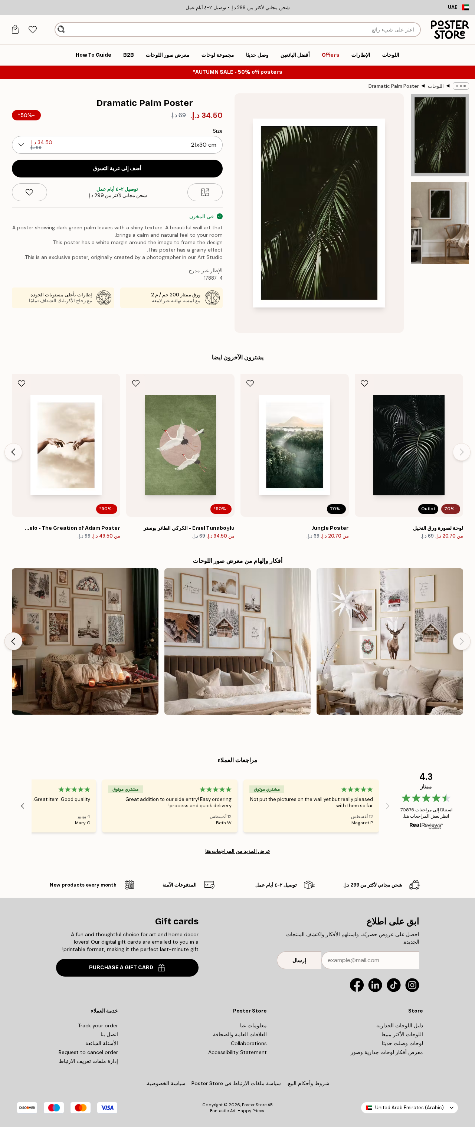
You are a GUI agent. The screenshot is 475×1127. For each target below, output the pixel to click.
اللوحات (436, 86)
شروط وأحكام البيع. (308, 1083)
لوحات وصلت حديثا (402, 1043)
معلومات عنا (253, 1025)
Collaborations (249, 1043)
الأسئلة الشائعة (101, 1043)
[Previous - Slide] (462, 452)
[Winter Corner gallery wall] (390, 641)
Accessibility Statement (237, 1052)
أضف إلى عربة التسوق (117, 168)
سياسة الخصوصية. (166, 1083)
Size (218, 130)
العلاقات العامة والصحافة (240, 1034)
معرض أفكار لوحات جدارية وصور (387, 1052)
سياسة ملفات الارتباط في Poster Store (236, 1083)
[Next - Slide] (13, 452)
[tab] (32, 29)
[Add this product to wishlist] (29, 192)
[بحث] (61, 29)
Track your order (98, 1025)
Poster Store (254, 1104)
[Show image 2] (440, 223)
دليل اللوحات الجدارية (399, 1025)
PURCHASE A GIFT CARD (121, 967)
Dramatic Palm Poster (393, 86)
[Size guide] (205, 192)
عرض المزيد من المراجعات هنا (237, 851)
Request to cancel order (88, 1052)
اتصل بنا (109, 1034)
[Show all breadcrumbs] (461, 86)
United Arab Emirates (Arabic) (409, 1107)
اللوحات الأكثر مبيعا (402, 1034)
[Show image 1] (440, 135)
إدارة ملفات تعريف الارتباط (88, 1061)
